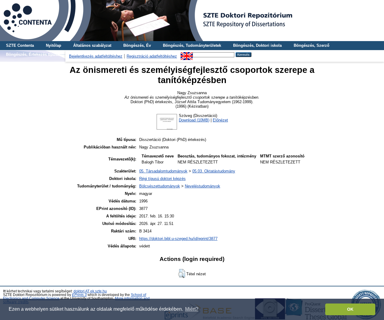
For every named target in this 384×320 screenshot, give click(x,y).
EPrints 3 (79, 295)
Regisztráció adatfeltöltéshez (152, 56)
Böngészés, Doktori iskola (257, 45)
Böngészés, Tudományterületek (192, 45)
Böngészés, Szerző (311, 45)
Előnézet (220, 120)
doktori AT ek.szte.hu (90, 291)
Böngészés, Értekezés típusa (32, 54)
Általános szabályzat (92, 45)
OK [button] (350, 309)
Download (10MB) (194, 120)
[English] (187, 54)
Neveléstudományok (202, 186)
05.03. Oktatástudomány (213, 171)
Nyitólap (53, 45)
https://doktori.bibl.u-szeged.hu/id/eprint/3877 (178, 238)
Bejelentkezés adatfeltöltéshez (95, 56)
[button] (181, 273)
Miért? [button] (191, 309)
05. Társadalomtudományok (163, 171)
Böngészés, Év (137, 45)
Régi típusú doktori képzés (162, 178)
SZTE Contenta (20, 45)
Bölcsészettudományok (159, 186)
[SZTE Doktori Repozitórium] (192, 20)
